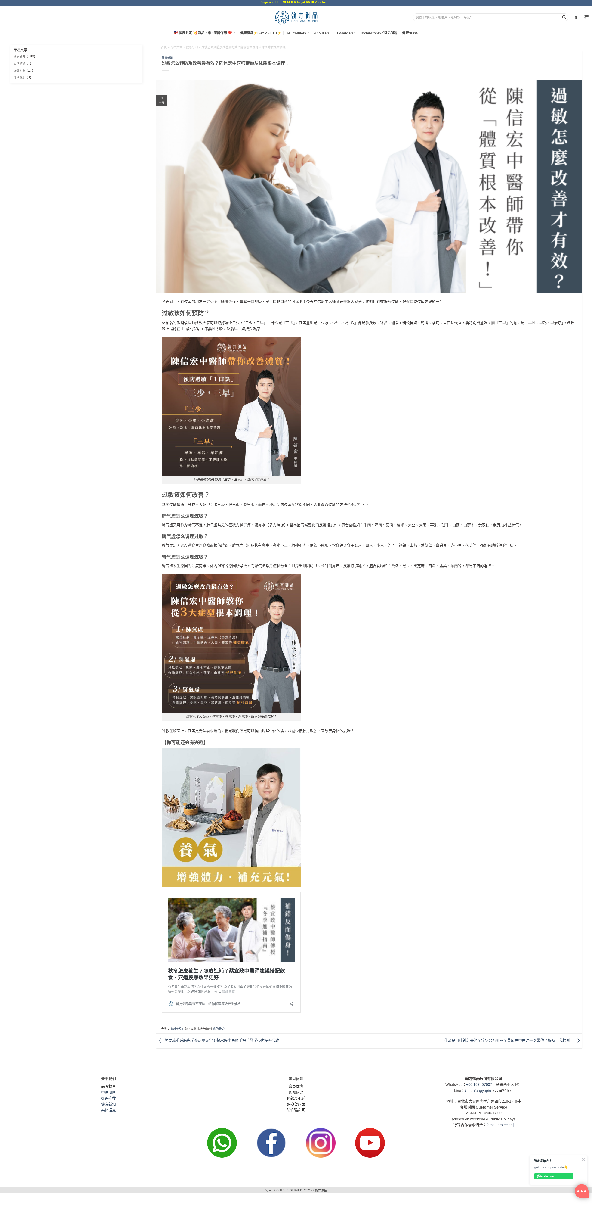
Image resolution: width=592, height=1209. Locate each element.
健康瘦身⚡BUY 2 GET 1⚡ (260, 33)
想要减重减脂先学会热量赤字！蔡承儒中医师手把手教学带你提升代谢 (221, 1040)
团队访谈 (20, 63)
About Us (321, 33)
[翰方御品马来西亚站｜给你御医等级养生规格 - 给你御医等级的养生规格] (296, 17)
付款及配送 (296, 1098)
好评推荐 (20, 70)
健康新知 (20, 56)
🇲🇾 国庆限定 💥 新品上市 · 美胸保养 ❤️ (203, 33)
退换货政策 (296, 1104)
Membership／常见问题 (379, 33)
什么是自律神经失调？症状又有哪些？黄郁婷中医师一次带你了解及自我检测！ (509, 1040)
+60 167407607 (479, 1085)
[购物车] (586, 17)
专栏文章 (176, 47)
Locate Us (345, 33)
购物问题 (296, 1092)
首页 (164, 47)
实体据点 (108, 1110)
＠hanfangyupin (478, 1091)
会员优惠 (296, 1086)
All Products (296, 33)
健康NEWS (410, 33)
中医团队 (108, 1092)
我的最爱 (219, 1029)
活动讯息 (20, 77)
